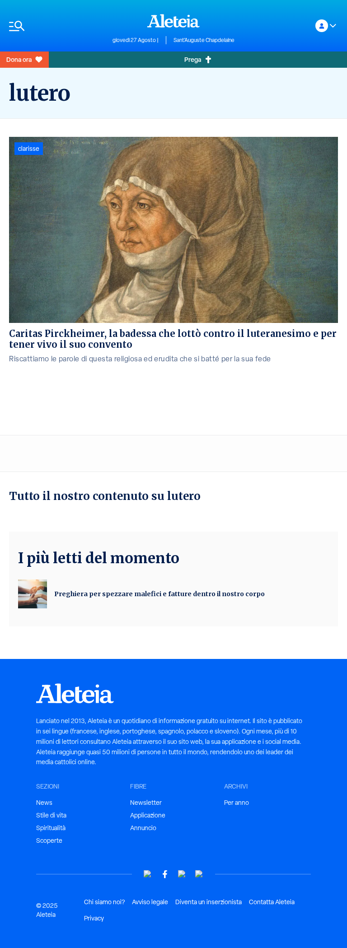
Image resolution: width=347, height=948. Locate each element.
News (44, 803)
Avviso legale (150, 902)
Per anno (236, 803)
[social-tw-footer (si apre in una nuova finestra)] (182, 874)
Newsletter (146, 803)
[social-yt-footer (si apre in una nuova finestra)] (148, 874)
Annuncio (143, 828)
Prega (192, 59)
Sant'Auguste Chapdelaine (204, 40)
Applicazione (147, 815)
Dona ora (19, 59)
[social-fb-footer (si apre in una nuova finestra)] (165, 874)
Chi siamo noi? (104, 902)
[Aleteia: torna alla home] (173, 20)
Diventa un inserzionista (208, 902)
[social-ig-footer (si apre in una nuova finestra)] (199, 874)
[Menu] (56, 26)
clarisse (28, 149)
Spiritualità (51, 828)
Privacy (94, 918)
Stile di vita (51, 815)
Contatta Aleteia (272, 902)
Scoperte (49, 840)
